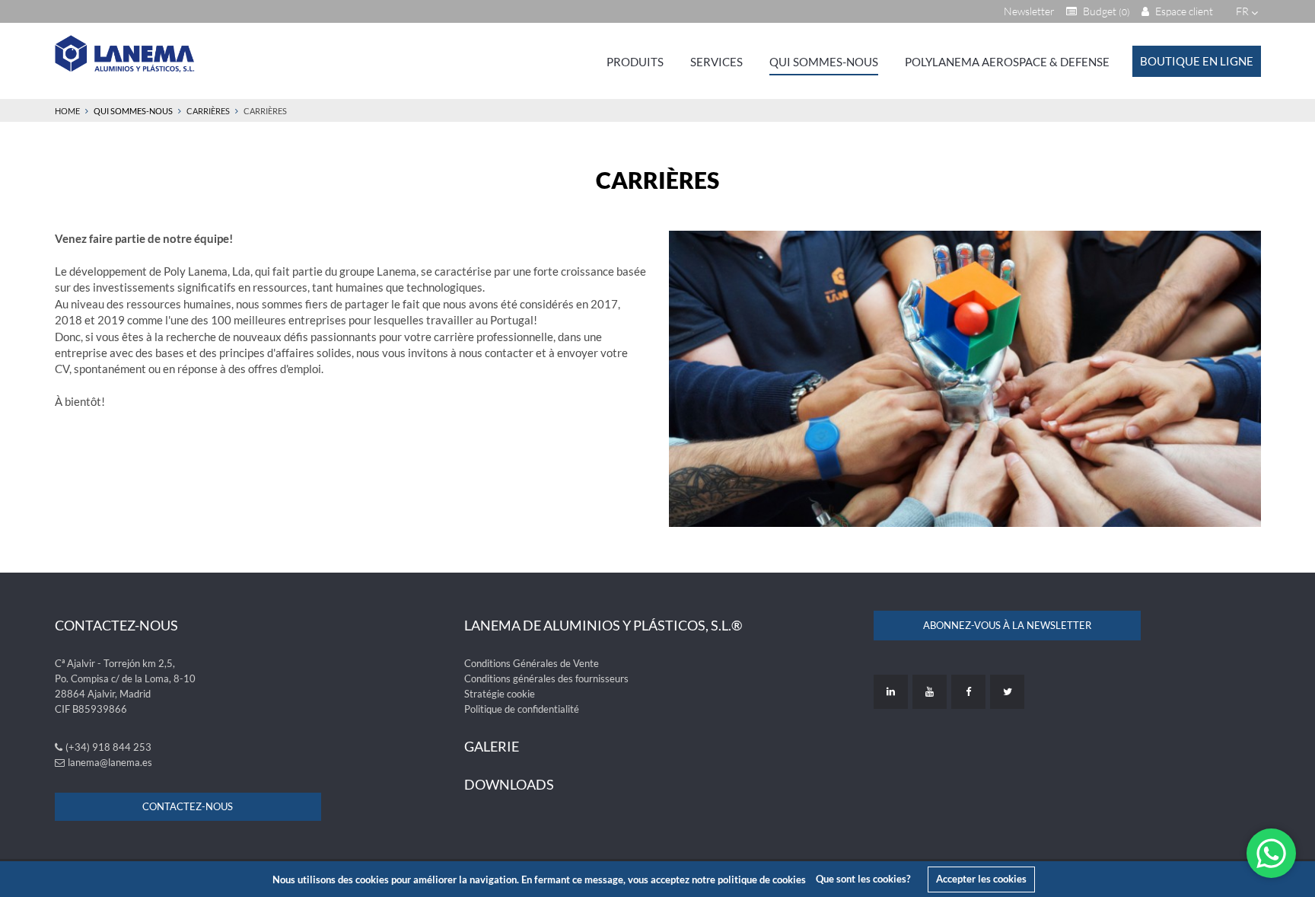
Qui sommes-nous (823, 62)
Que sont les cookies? (863, 879)
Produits (635, 62)
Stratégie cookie (499, 694)
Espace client (1183, 11)
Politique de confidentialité (521, 709)
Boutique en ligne (1196, 61)
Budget (1105, 11)
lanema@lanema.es (110, 762)
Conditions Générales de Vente (531, 663)
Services (716, 62)
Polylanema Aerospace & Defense (1007, 62)
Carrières (208, 111)
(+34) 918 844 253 (108, 747)
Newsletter (1029, 11)
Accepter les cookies (981, 879)
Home (67, 111)
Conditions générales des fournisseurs (546, 678)
